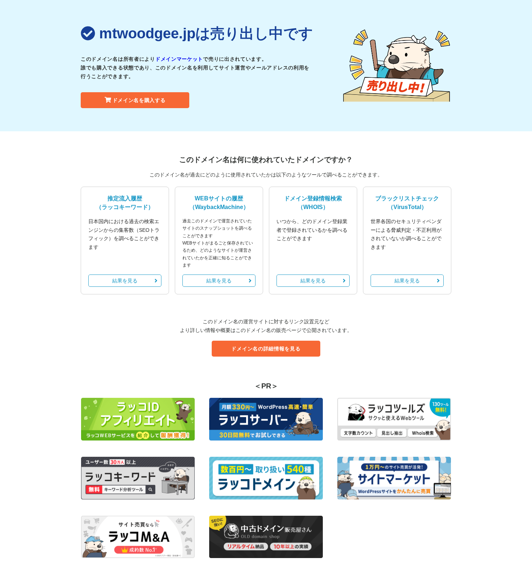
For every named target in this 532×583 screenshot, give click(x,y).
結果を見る (125, 281)
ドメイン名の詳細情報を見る (265, 349)
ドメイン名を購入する (139, 100)
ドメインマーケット (179, 59)
